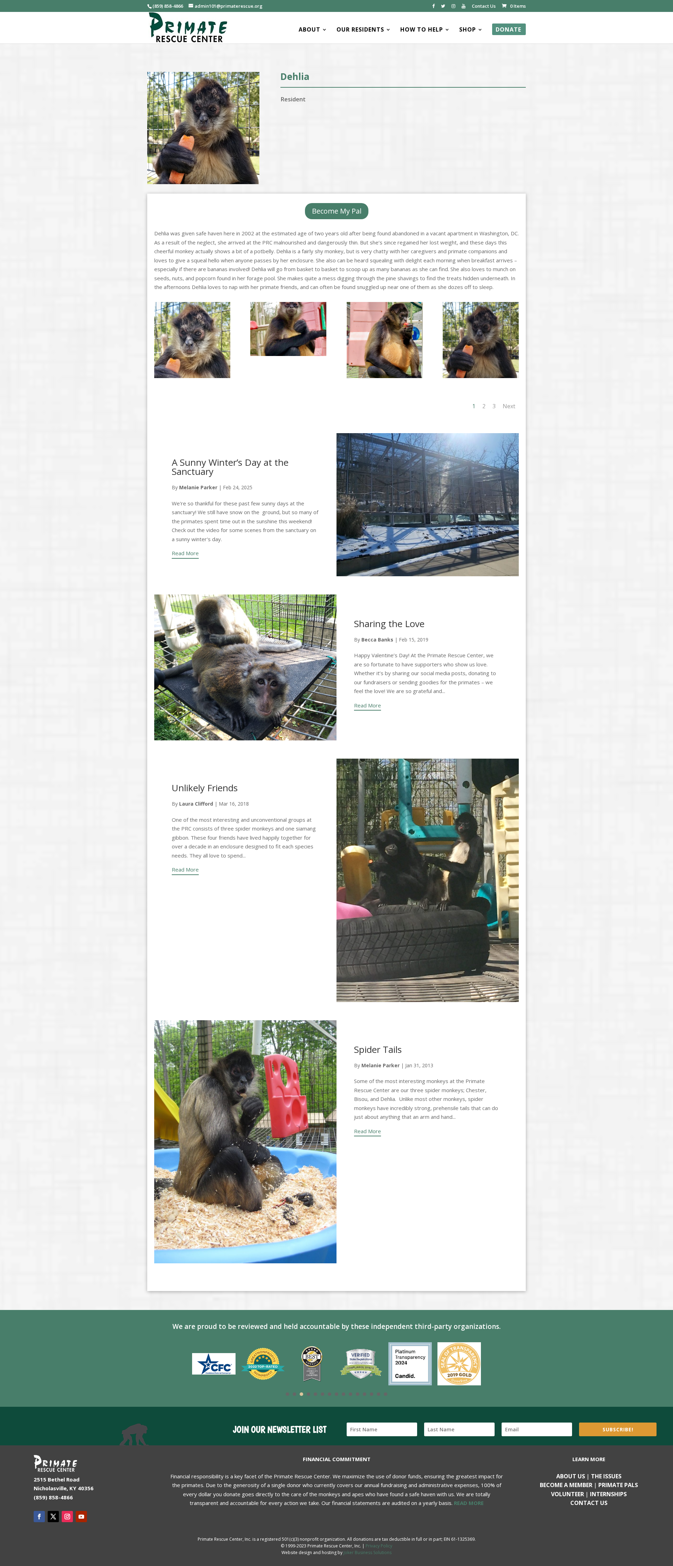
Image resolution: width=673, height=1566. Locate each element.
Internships (608, 1494)
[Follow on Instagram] (67, 1516)
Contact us (588, 1503)
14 (378, 1394)
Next (509, 406)
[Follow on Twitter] (53, 1516)
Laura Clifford (196, 803)
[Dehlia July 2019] (385, 378)
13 (371, 1394)
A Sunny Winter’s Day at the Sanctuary (230, 467)
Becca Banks (377, 639)
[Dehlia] (481, 378)
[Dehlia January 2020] (288, 355)
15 (385, 1394)
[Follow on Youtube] (81, 1516)
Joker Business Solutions (368, 1552)
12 (364, 1394)
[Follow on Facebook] (39, 1516)
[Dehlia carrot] (192, 378)
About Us (570, 1476)
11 (357, 1394)
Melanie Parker (198, 487)
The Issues (606, 1476)
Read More (185, 553)
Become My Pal (336, 211)
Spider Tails (378, 1049)
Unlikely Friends (205, 787)
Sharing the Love (389, 623)
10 (350, 1394)
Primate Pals (618, 1485)
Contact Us (484, 6)
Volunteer (567, 1494)
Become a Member (566, 1485)
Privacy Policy (379, 1546)
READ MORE (469, 1502)
